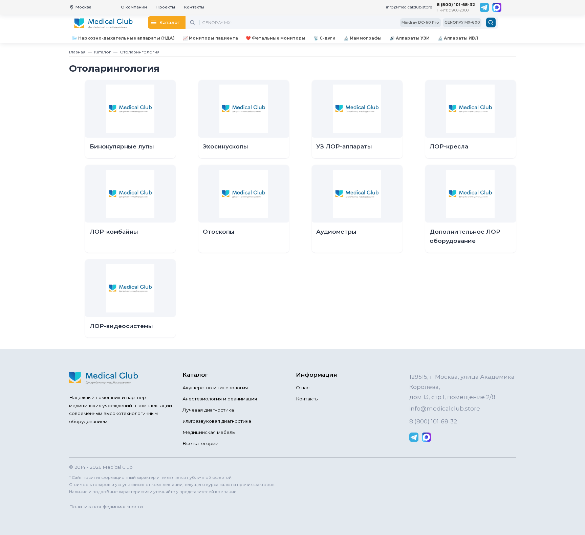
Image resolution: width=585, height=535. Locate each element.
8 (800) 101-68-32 (456, 4)
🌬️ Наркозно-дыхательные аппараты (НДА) (123, 38)
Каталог (102, 51)
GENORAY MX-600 (462, 22)
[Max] (496, 7)
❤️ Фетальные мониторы (275, 38)
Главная (77, 51)
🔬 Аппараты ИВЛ (458, 38)
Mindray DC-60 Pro (420, 22)
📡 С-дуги (324, 38)
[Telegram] (484, 7)
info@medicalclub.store (409, 6)
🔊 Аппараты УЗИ (410, 38)
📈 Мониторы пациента (210, 38)
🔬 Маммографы (363, 38)
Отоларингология (139, 51)
